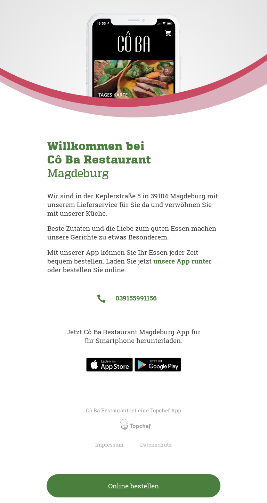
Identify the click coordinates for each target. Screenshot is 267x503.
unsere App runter (182, 261)
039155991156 (135, 298)
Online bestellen (133, 485)
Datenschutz (156, 444)
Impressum (109, 444)
